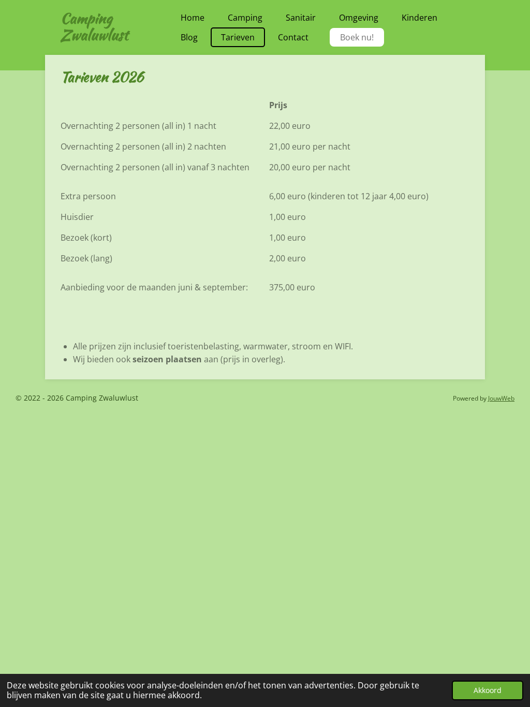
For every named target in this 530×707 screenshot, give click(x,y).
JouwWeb (501, 398)
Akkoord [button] (488, 690)
